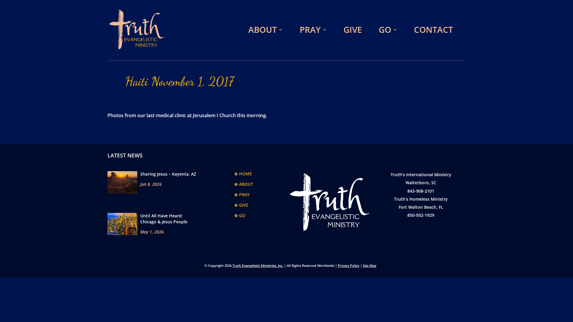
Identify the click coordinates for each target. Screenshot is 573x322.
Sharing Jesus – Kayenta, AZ (168, 174)
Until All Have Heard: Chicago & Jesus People (163, 219)
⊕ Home (243, 174)
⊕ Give (241, 205)
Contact (433, 29)
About (262, 29)
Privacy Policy (348, 265)
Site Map (369, 265)
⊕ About (243, 184)
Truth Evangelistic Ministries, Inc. (257, 265)
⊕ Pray (241, 194)
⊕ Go (239, 215)
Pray (310, 29)
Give (353, 29)
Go (385, 29)
